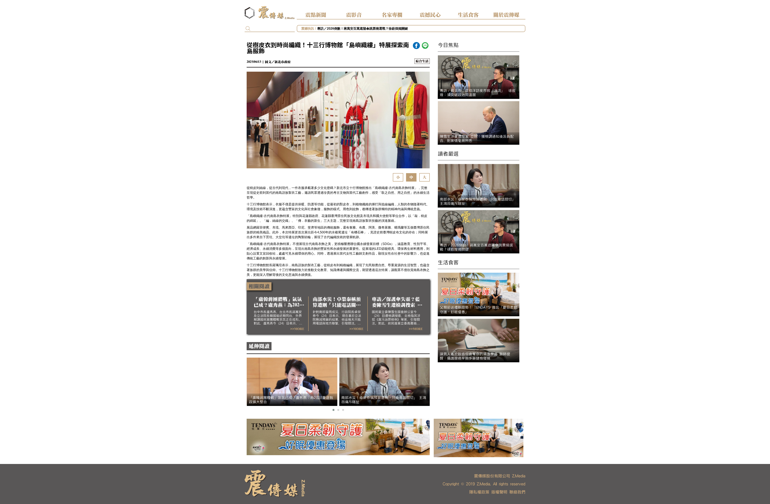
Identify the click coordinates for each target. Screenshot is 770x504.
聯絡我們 (517, 492)
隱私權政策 (479, 492)
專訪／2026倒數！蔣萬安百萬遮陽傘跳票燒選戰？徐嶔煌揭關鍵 (362, 28)
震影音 (354, 14)
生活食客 (468, 14)
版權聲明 (499, 492)
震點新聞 (315, 14)
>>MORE (297, 329)
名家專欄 (392, 14)
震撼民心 (430, 14)
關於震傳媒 (506, 14)
